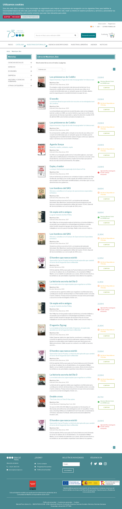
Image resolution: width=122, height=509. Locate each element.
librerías (79, 45)
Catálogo (20, 45)
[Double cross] (41, 401)
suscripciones (58, 45)
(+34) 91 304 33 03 (14, 466)
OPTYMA (68, 506)
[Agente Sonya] (41, 149)
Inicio (11, 45)
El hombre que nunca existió (63, 257)
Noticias (103, 45)
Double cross (56, 396)
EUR (98, 26)
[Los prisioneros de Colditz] (41, 81)
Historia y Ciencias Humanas (16, 80)
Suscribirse (68, 470)
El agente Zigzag (58, 325)
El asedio (54, 99)
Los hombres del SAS (60, 188)
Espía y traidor (57, 166)
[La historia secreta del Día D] (41, 286)
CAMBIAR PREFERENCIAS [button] (30, 17)
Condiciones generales (65, 502)
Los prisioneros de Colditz (63, 77)
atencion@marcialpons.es (15, 469)
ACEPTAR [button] (7, 17)
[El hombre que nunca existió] (41, 262)
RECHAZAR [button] (16, 17)
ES (93, 26)
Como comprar (42, 463)
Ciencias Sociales (15, 63)
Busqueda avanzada (88, 35)
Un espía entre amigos (61, 212)
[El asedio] (41, 103)
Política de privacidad (43, 470)
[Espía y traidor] (41, 171)
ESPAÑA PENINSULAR (109, 26)
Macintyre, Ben (16, 51)
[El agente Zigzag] (41, 329)
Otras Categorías (15, 86)
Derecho (11, 67)
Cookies (76, 502)
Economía (12, 71)
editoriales (36, 45)
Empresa (12, 75)
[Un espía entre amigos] (41, 216)
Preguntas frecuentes (44, 466)
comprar (106, 87)
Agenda (94, 45)
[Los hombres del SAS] (41, 192)
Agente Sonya (57, 144)
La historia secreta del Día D (63, 281)
